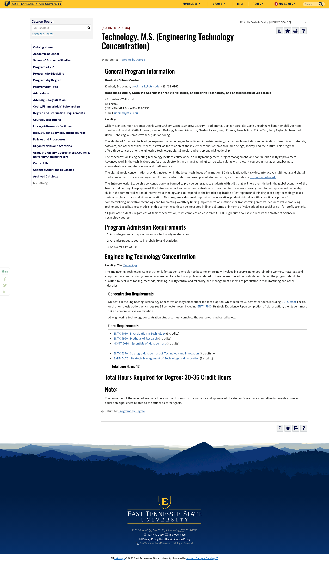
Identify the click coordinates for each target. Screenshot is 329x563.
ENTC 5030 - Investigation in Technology (139, 333)
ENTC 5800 (204, 306)
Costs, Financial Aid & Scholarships (57, 106)
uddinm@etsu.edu (126, 113)
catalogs (119, 558)
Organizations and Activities (52, 146)
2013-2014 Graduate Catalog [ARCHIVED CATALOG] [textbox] (265, 22)
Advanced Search (42, 34)
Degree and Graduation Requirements (59, 113)
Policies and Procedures (49, 139)
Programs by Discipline (48, 73)
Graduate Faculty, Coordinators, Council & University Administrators (61, 154)
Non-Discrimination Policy (174, 539)
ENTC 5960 (289, 302)
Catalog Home (43, 47)
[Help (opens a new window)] (303, 30)
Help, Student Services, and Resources (59, 132)
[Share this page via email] (5, 291)
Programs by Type (45, 86)
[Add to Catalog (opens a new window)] (287, 30)
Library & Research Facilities (52, 126)
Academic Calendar (46, 54)
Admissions (191, 4)
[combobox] (273, 22)
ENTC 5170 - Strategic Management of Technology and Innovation (156, 353)
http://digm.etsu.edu (263, 177)
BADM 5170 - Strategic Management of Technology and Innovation (156, 358)
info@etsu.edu (177, 534)
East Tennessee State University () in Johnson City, (164, 509)
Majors (218, 4)
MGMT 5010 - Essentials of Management (139, 343)
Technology (130, 265)
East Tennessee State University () (33, 4)
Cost (240, 4)
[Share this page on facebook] (5, 279)
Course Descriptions (47, 119)
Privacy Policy (150, 539)
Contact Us (40, 163)
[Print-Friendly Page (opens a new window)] (295, 30)
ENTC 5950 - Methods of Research (135, 338)
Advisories (285, 4)
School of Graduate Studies (52, 60)
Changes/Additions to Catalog (53, 169)
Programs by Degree (47, 80)
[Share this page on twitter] (5, 285)
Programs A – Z (43, 67)
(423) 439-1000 (155, 534)
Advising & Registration (49, 100)
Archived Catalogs (45, 176)
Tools (257, 4)
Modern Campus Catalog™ (202, 558)
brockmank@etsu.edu (145, 86)
